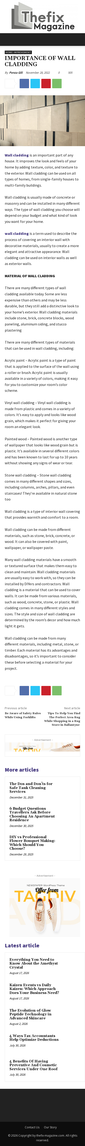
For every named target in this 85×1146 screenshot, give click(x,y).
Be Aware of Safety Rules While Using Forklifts (23, 715)
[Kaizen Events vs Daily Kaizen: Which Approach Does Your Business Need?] (71, 991)
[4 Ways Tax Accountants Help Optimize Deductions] (71, 1042)
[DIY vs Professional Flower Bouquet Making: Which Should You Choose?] (67, 843)
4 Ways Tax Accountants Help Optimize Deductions (34, 1038)
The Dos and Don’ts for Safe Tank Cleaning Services (31, 788)
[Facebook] (24, 83)
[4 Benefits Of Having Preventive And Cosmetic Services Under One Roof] (71, 1068)
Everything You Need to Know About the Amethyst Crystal (33, 964)
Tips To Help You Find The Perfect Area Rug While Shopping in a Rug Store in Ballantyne (62, 719)
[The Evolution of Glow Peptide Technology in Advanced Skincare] (71, 1017)
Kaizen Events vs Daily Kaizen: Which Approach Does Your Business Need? (34, 989)
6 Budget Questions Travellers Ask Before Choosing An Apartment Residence (32, 814)
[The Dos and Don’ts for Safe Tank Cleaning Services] (67, 789)
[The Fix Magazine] (42, 16)
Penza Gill (16, 73)
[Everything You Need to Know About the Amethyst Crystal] (71, 966)
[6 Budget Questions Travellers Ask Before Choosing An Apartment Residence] (67, 814)
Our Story (50, 1127)
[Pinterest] (46, 83)
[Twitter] (35, 83)
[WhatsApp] (57, 83)
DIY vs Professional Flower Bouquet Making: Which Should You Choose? (32, 843)
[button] (8, 39)
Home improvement (18, 52)
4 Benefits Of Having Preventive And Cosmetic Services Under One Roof (33, 1065)
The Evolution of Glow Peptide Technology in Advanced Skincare (30, 1014)
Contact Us (32, 1127)
